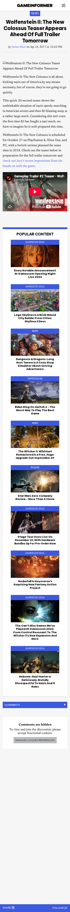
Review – (35, 497)
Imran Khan (18, 47)
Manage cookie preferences (35, 740)
